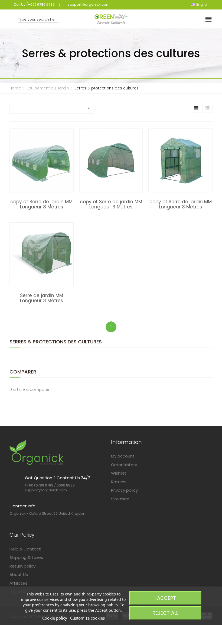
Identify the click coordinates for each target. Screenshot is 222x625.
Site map (120, 499)
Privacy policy (124, 490)
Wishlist (118, 473)
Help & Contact (25, 549)
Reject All (165, 613)
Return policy (22, 566)
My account (123, 456)
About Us (18, 574)
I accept (165, 598)
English (181, 33)
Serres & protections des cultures (55, 341)
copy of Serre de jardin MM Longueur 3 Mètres (41, 204)
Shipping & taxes (26, 557)
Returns (118, 482)
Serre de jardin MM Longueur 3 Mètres (41, 298)
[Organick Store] (36, 452)
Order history (124, 465)
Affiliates (18, 583)
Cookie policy (54, 618)
